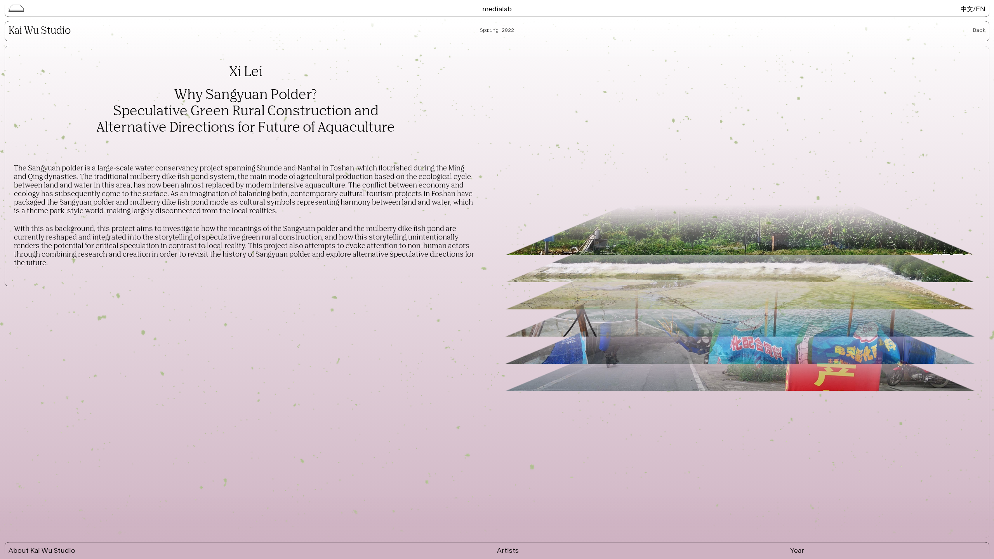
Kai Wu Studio (40, 31)
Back (979, 30)
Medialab (497, 9)
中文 (967, 8)
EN (980, 9)
